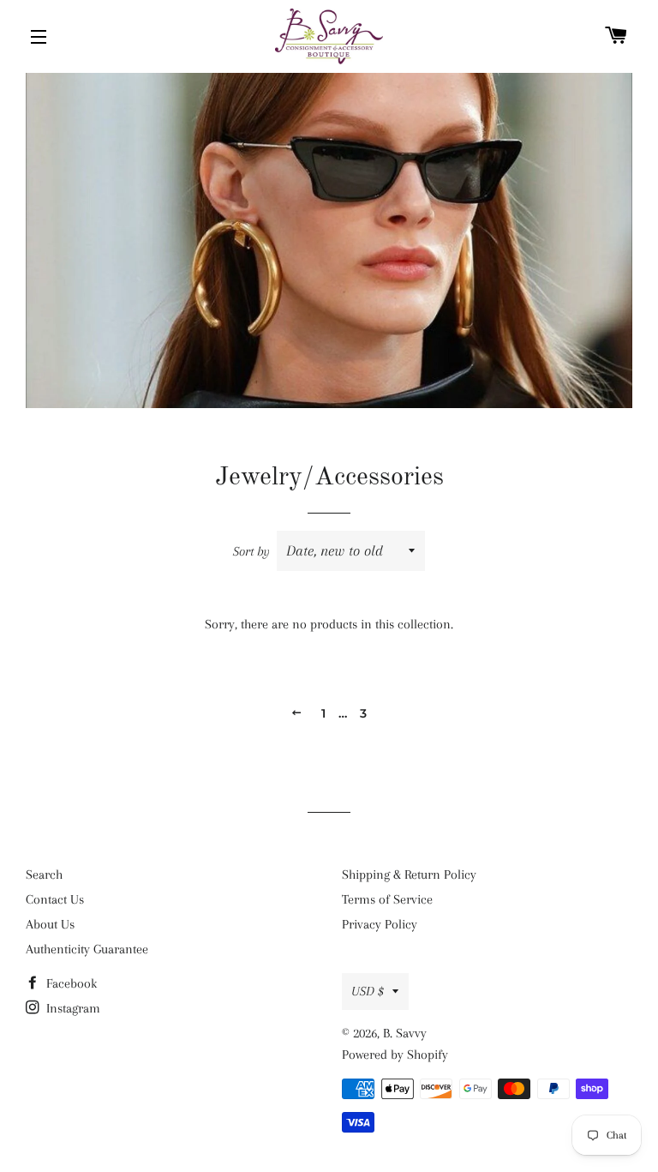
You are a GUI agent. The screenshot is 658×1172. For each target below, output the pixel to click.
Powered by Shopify (395, 1054)
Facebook (70, 983)
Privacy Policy (379, 924)
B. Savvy (405, 1033)
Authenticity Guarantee (87, 949)
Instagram (71, 1008)
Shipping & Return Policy (409, 874)
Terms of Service (387, 899)
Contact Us (55, 899)
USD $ (367, 991)
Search (44, 874)
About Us (50, 924)
